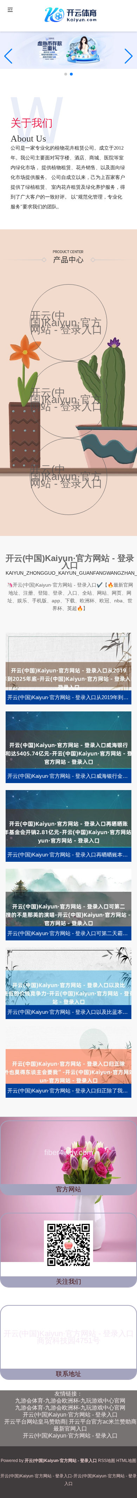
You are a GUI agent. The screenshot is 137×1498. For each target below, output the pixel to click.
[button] (128, 56)
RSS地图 (106, 1460)
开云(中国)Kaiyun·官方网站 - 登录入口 (70, 1415)
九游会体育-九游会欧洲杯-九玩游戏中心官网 (70, 1401)
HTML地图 (126, 1460)
